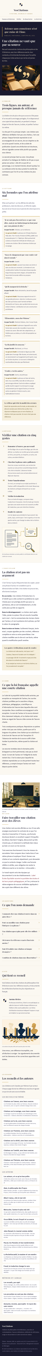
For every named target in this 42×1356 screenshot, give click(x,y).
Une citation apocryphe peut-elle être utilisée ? (19, 932)
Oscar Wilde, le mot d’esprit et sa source (20, 1222)
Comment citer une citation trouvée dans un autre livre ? (19, 915)
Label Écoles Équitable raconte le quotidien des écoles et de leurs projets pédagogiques (20, 878)
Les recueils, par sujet (20, 1285)
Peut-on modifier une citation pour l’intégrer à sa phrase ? (16, 924)
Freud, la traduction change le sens (19, 1269)
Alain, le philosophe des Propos (21, 1190)
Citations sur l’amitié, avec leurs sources (20, 1152)
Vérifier (19, 19)
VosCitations (21, 10)
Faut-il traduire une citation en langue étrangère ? (17, 950)
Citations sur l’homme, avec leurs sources (19, 1133)
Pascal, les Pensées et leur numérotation (21, 1246)
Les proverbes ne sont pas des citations (20, 1296)
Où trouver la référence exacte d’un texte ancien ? (18, 941)
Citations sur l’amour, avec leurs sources (21, 1103)
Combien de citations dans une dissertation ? (19, 958)
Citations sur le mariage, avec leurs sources (21, 1113)
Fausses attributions (8, 19)
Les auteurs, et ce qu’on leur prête (20, 1179)
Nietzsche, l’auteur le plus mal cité (21, 1211)
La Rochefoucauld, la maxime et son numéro (20, 1257)
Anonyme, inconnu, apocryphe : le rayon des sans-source (20, 1308)
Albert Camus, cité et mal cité (20, 1201)
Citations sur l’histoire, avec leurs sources (20, 1163)
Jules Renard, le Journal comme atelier (19, 1234)
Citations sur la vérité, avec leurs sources (20, 1142)
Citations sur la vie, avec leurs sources (20, 1123)
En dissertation (27, 19)
